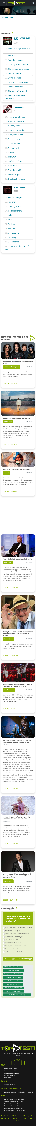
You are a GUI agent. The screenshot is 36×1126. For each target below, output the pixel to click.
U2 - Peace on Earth (11, 940)
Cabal (10, 215)
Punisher (12, 202)
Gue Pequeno (9, 690)
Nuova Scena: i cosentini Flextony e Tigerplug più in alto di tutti (17, 685)
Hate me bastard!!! (16, 130)
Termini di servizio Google (13, 1104)
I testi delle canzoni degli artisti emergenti (18, 1092)
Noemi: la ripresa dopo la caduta (16, 469)
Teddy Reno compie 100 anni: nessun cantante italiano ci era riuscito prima (18, 634)
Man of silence (14, 73)
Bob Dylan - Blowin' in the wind (15, 946)
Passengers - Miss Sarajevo (14, 937)
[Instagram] (19, 1062)
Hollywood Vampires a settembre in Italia (18, 362)
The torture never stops (18, 69)
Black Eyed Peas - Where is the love (17, 934)
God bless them (15, 211)
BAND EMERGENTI (9, 709)
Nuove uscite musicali (11, 1073)
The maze (12, 55)
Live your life (13, 233)
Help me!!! (12, 165)
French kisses (14, 139)
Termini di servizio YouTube (13, 1102)
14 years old (13, 148)
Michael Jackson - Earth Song (14, 952)
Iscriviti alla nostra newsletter (14, 1099)
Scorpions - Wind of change (14, 949)
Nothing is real (14, 206)
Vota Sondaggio (10, 959)
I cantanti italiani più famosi (13, 1106)
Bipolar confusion (16, 86)
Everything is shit (15, 134)
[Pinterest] (16, 1062)
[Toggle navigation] (4, 3)
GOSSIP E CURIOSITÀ (10, 588)
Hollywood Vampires (11, 367)
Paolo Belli (7, 562)
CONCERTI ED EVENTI (10, 383)
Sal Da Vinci (8, 881)
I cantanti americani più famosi (14, 1110)
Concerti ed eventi (10, 1069)
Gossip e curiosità (10, 1071)
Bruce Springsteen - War (13, 943)
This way (12, 157)
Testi (11, 18)
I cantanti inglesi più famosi (13, 1108)
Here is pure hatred (16, 117)
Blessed (11, 228)
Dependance (13, 241)
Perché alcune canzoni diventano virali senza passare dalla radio (17, 741)
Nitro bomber (14, 143)
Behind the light (15, 197)
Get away (12, 237)
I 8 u (10, 219)
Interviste (7, 1077)
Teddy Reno (8, 639)
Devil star (12, 224)
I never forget (14, 174)
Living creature (14, 78)
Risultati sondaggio (25, 959)
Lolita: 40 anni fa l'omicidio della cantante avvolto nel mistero (16, 818)
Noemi (6, 473)
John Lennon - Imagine (12, 930)
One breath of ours (16, 179)
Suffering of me (15, 161)
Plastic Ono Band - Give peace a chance (18, 927)
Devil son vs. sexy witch (18, 82)
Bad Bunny (8, 422)
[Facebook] (13, 1062)
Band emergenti (9, 1075)
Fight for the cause (16, 121)
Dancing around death (18, 64)
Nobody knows (14, 125)
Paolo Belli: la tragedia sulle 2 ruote (17, 559)
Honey (11, 152)
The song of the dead (17, 91)
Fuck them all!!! (14, 170)
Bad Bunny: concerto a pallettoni (16, 418)
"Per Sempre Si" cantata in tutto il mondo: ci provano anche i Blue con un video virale (17, 876)
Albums (5, 18)
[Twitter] (23, 1062)
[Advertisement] (18, 25)
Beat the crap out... (16, 60)
